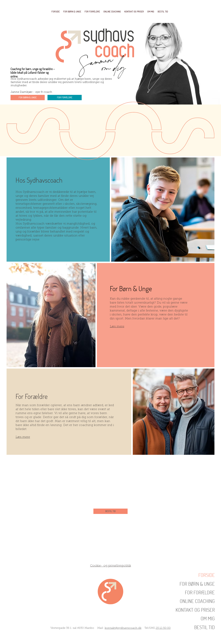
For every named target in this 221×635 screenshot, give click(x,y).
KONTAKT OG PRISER (195, 610)
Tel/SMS (148, 628)
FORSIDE (206, 575)
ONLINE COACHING (197, 601)
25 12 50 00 (163, 628)
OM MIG (208, 618)
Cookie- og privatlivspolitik (110, 565)
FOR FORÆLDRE (200, 592)
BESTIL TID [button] (204, 627)
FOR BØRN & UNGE (197, 584)
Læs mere (117, 326)
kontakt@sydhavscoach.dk (123, 628)
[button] (163, 11)
